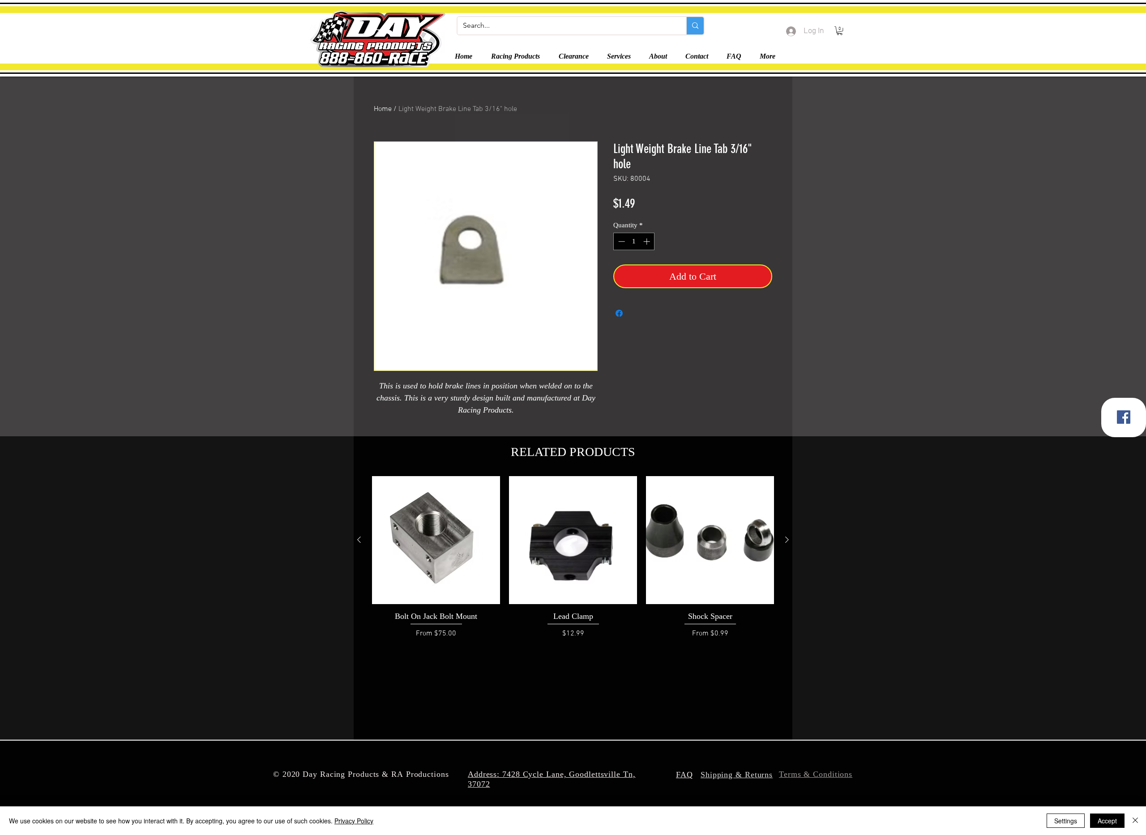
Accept (1107, 820)
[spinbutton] (634, 241)
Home (383, 109)
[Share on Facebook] (619, 313)
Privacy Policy (353, 820)
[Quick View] (436, 540)
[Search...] (695, 25)
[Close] (1135, 821)
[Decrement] (621, 241)
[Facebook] (1123, 417)
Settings (1065, 820)
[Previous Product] (359, 539)
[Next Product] (787, 539)
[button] (839, 30)
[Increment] (647, 241)
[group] (573, 557)
